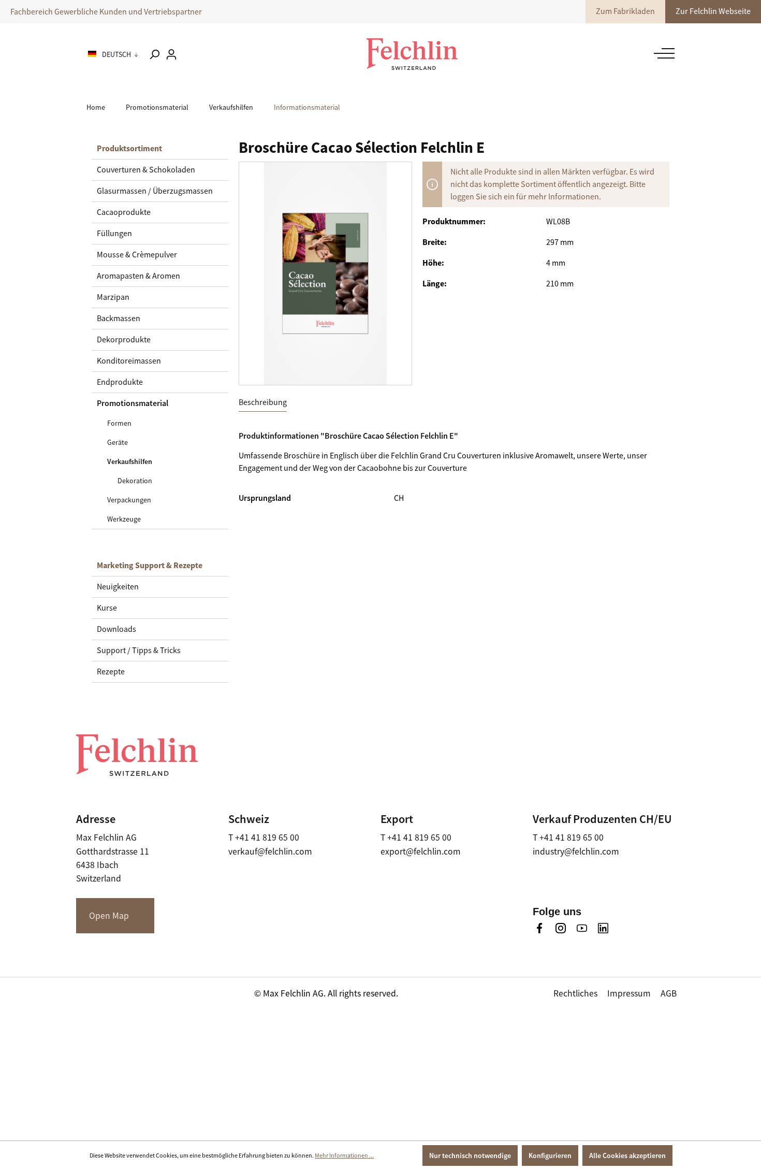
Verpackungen (129, 499)
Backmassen (118, 318)
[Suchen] (154, 54)
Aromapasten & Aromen (138, 276)
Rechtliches (575, 993)
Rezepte (111, 672)
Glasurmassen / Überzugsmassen (155, 191)
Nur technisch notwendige (470, 1155)
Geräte (117, 442)
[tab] (263, 403)
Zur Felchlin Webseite (713, 11)
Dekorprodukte (124, 340)
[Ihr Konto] (171, 54)
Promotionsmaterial (132, 403)
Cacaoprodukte (124, 212)
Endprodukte (120, 382)
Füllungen (114, 233)
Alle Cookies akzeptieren (627, 1155)
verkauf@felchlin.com (270, 851)
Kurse (107, 608)
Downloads (116, 629)
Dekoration (135, 480)
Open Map (109, 915)
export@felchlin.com (420, 851)
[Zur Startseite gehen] (412, 53)
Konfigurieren (550, 1155)
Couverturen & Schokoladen (146, 170)
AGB (669, 993)
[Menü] (662, 53)
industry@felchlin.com (576, 851)
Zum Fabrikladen (625, 11)
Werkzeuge (124, 519)
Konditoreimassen (129, 361)
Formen (119, 423)
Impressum (629, 993)
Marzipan (113, 297)
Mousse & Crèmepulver (137, 255)
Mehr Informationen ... (344, 1155)
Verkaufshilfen (129, 461)
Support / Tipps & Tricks (139, 650)
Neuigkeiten (118, 587)
